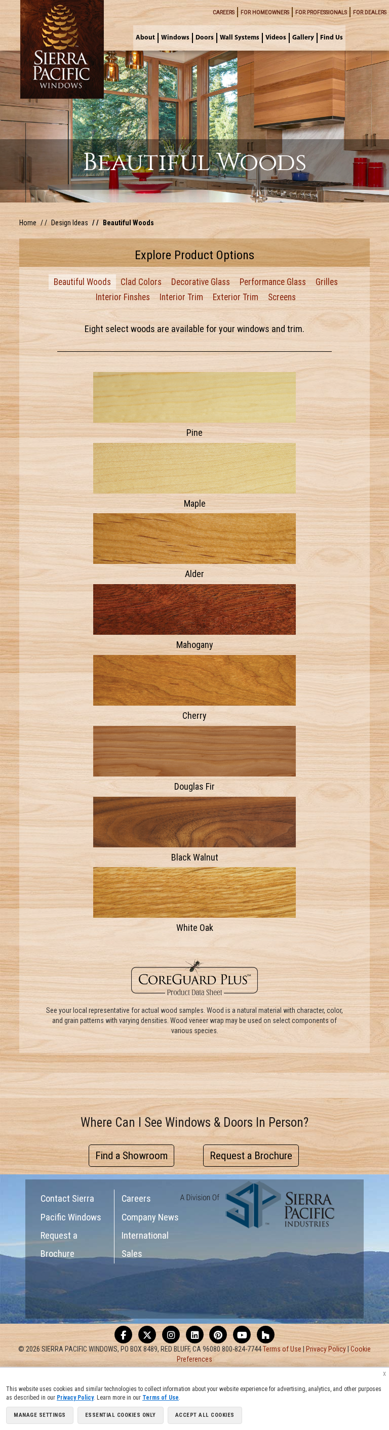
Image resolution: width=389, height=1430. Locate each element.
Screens (282, 297)
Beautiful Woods (82, 282)
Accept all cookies (205, 1415)
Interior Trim (181, 297)
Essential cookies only (120, 1415)
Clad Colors (141, 282)
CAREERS (224, 12)
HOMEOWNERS (265, 12)
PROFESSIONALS (321, 12)
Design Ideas (69, 223)
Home (27, 223)
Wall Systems (239, 37)
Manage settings (40, 1415)
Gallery (303, 37)
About (145, 37)
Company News (150, 1217)
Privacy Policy (326, 1349)
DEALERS (369, 12)
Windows (175, 37)
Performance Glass (273, 282)
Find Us (331, 37)
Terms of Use (282, 1349)
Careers (136, 1198)
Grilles (327, 282)
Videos (275, 37)
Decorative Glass (200, 282)
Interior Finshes (123, 297)
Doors (205, 37)
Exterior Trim (235, 297)
